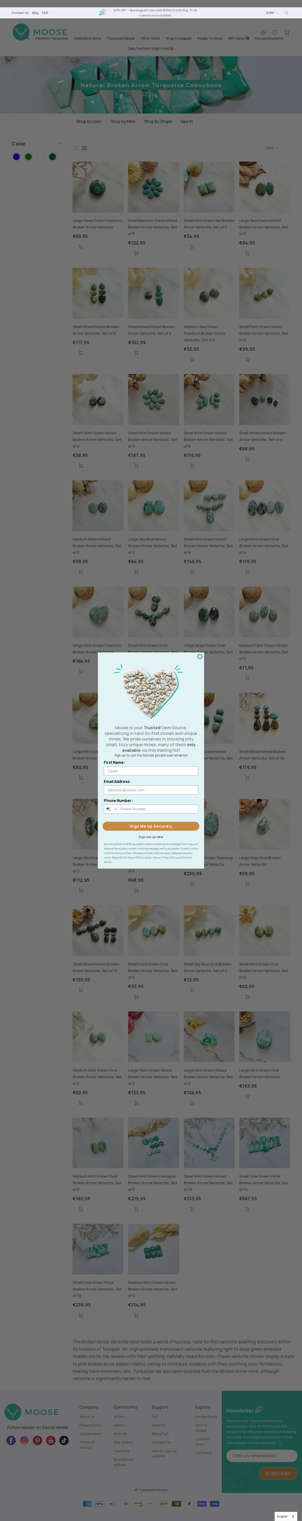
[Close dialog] (199, 656)
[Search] (286, 13)
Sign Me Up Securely (151, 826)
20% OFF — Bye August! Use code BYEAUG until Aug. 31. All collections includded (155, 12)
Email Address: (117, 781)
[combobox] (286, 1516)
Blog (35, 13)
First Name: (114, 762)
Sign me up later (151, 836)
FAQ (45, 13)
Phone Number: (118, 800)
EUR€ (270, 13)
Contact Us (20, 13)
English (282, 1516)
